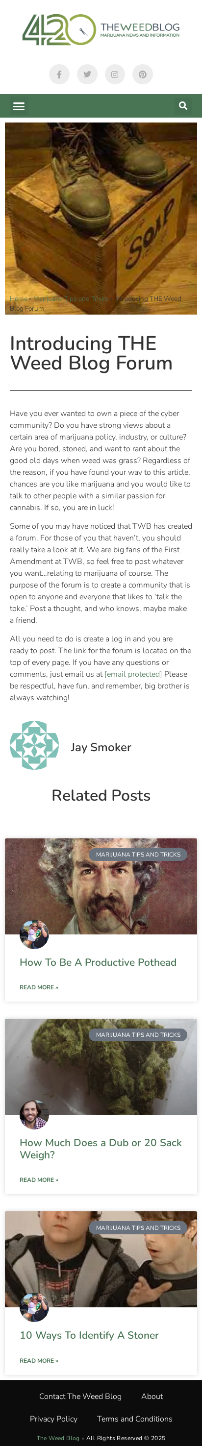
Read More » (39, 987)
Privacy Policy (53, 1419)
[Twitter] (87, 74)
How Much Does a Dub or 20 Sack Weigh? (101, 1149)
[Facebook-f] (59, 74)
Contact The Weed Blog (80, 1396)
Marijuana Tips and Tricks (70, 298)
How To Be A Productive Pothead (98, 962)
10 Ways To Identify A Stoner (89, 1335)
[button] (19, 106)
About (152, 1396)
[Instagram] (115, 74)
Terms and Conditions (135, 1419)
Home (18, 298)
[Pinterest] (142, 74)
